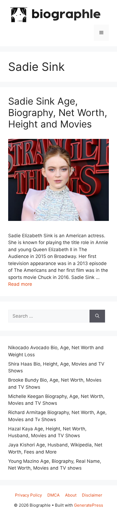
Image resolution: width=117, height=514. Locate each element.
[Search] (97, 316)
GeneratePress (88, 505)
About (70, 495)
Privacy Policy (28, 495)
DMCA (53, 495)
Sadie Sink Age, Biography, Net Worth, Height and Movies (57, 112)
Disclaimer (92, 495)
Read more (20, 284)
